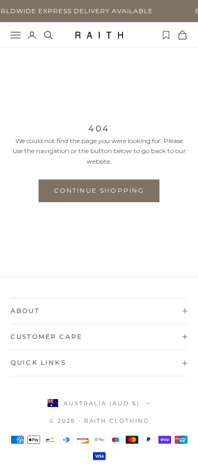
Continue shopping (99, 190)
